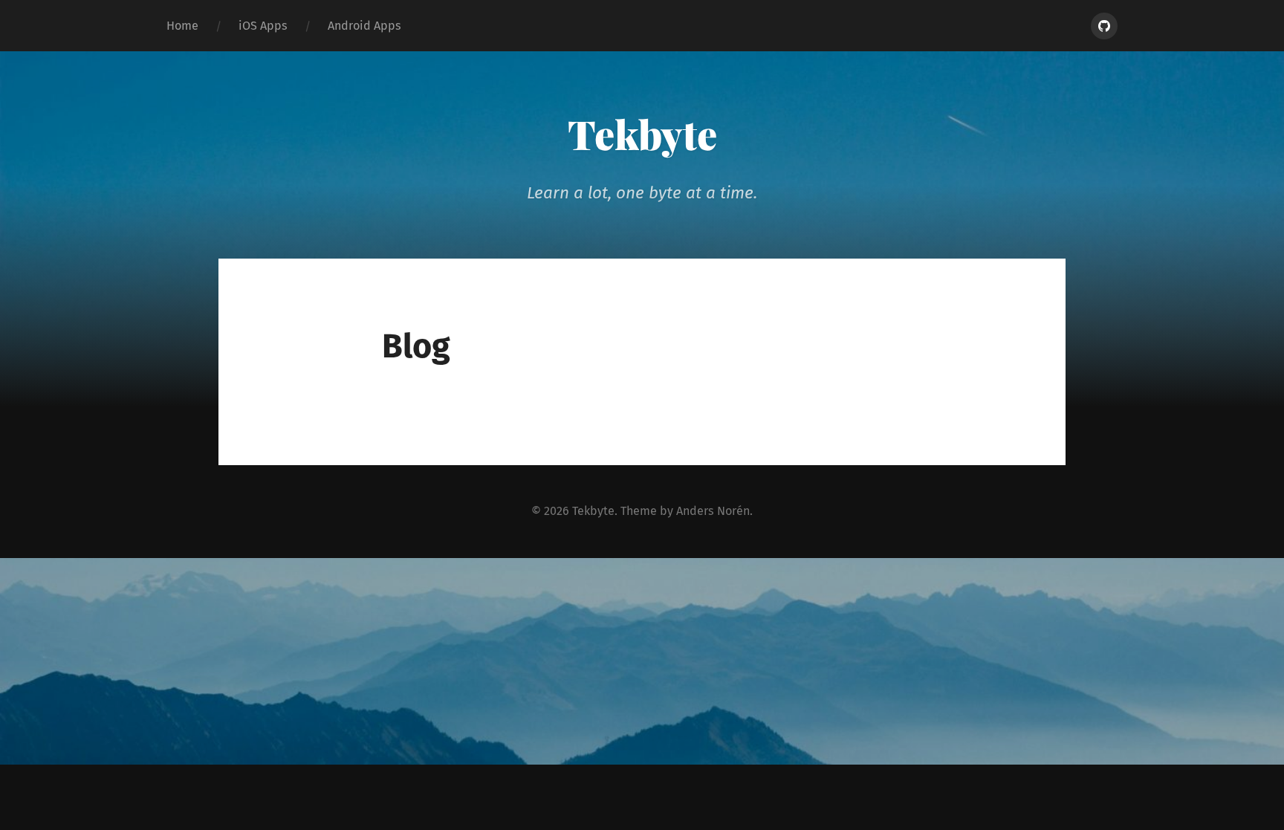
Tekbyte (642, 134)
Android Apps (364, 26)
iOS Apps (263, 26)
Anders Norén (713, 511)
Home (182, 26)
